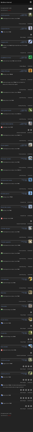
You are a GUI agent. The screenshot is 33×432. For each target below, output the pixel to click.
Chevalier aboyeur (5, 228)
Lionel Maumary (22, 97)
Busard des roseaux (6, 207)
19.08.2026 (30, 89)
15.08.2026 (30, 66)
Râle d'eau (3, 293)
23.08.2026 (29, 23)
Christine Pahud (22, 89)
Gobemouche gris (5, 360)
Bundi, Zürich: (6, 323)
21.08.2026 (30, 175)
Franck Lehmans (22, 23)
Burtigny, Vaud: (6, 45)
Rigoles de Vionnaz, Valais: (8, 350)
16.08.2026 (30, 119)
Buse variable (4, 346)
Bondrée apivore (5, 193)
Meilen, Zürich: (6, 31)
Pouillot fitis (4, 333)
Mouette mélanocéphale (7, 124)
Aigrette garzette (5, 15)
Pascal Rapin (23, 314)
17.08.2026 (30, 97)
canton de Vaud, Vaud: (7, 60)
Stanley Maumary (22, 105)
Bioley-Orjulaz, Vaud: (7, 100)
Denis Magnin (23, 37)
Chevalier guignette (6, 242)
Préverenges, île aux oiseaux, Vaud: (10, 18)
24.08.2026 (30, 328)
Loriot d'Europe (5, 279)
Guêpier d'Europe (5, 71)
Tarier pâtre (4, 306)
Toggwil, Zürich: (6, 363)
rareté (9, 10)
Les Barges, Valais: (7, 127)
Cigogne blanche (5, 28)
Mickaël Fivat (23, 52)
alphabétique (4, 10)
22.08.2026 (29, 37)
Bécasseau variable (6, 159)
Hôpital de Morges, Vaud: (8, 82)
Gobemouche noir (5, 373)
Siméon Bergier (23, 66)
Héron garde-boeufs (6, 110)
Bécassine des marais (6, 180)
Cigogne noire (4, 42)
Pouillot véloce (4, 320)
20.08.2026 (29, 132)
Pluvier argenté (4, 145)
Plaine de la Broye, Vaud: (8, 309)
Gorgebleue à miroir (6, 57)
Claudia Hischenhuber (21, 132)
